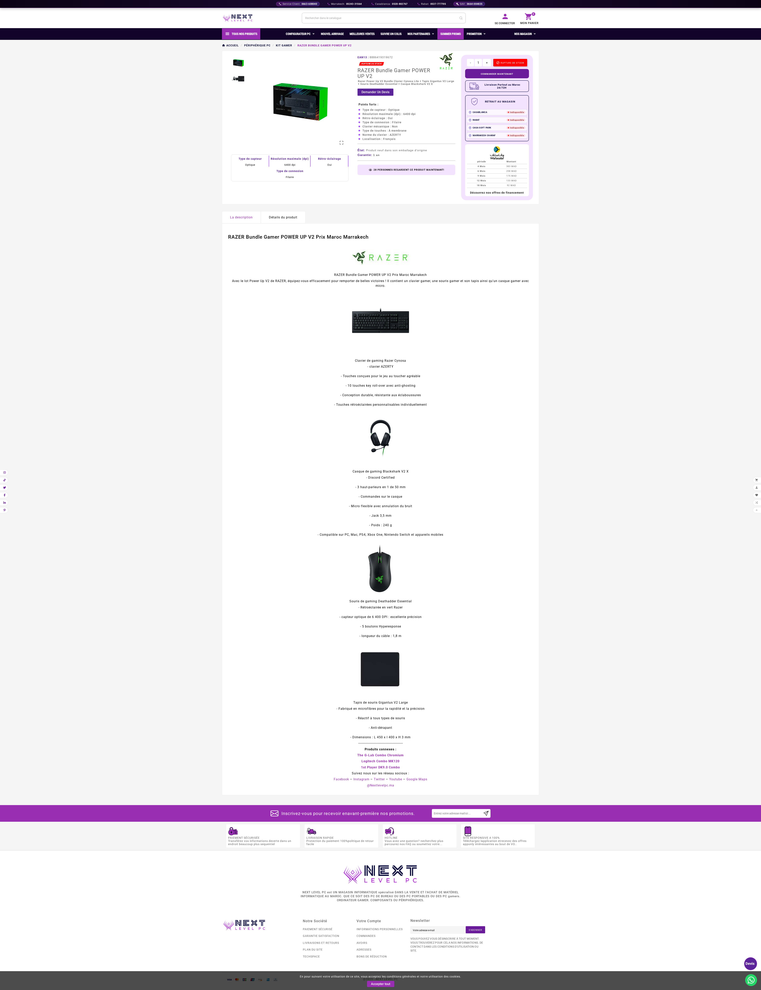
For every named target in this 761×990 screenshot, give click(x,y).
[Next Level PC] (238, 18)
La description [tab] (241, 217)
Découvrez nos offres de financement (497, 192)
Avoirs (362, 942)
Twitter (379, 779)
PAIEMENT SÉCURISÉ (318, 929)
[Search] (461, 18)
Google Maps (416, 779)
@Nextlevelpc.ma (380, 785)
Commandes (366, 935)
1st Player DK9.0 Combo (380, 767)
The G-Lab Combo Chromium (380, 755)
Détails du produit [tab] (283, 217)
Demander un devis (375, 92)
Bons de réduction (372, 956)
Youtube (395, 779)
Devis (750, 963)
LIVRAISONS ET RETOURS (321, 942)
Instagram (361, 779)
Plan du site (313, 949)
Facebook (341, 779)
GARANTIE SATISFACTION (321, 935)
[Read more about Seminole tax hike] (486, 813)
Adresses (364, 949)
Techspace (311, 956)
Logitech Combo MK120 (380, 761)
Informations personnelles (380, 929)
